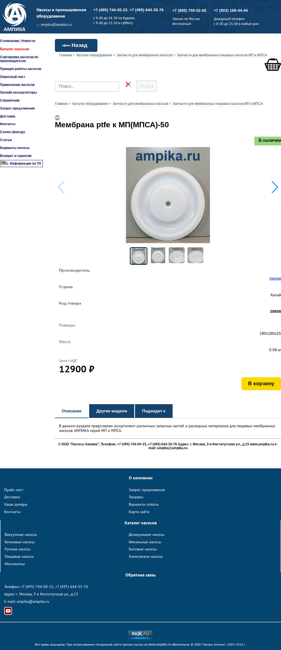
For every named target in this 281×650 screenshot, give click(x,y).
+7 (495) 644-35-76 (147, 10)
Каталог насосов (14, 49)
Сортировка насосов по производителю (19, 59)
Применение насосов (17, 85)
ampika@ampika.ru (56, 24)
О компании (9, 41)
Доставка (7, 116)
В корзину (261, 383)
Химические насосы (146, 556)
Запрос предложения (17, 108)
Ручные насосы (17, 549)
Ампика (275, 278)
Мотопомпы (15, 563)
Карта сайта (139, 511)
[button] (274, 187)
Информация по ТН (25, 163)
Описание (72, 411)
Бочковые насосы (20, 541)
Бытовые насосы (143, 549)
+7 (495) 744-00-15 (37, 586)
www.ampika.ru (159, 644)
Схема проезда (12, 132)
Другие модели (111, 411)
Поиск (146, 86)
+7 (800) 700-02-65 (189, 10)
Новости (28, 41)
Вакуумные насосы (21, 534)
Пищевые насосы (19, 556)
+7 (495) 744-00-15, (111, 10)
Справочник (9, 100)
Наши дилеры (15, 504)
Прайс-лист (13, 489)
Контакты (7, 124)
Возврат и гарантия (16, 156)
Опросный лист (12, 77)
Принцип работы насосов (20, 69)
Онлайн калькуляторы (18, 92)
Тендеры (136, 496)
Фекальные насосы (145, 541)
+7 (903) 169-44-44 (231, 10)
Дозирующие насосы (146, 534)
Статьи (6, 140)
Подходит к (153, 411)
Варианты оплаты (15, 148)
